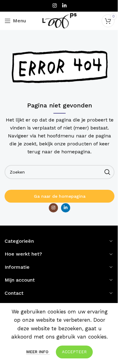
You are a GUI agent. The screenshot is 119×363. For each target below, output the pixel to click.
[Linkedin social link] (64, 5)
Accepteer (74, 352)
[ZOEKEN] (107, 172)
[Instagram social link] (55, 5)
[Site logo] (59, 20)
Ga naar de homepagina (59, 196)
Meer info (38, 352)
